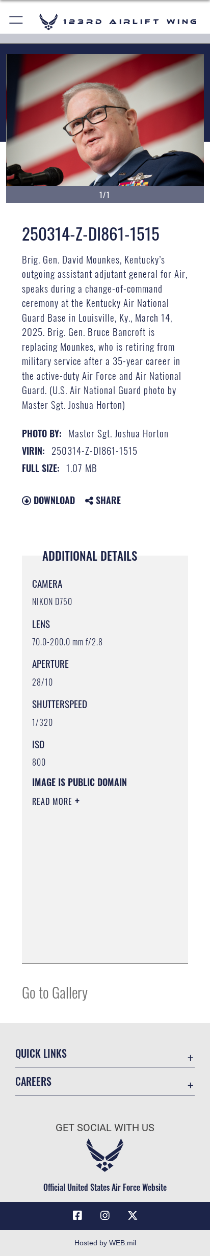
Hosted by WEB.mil (105, 1243)
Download (53, 500)
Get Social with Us (105, 1128)
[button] (16, 21)
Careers (33, 1081)
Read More (53, 801)
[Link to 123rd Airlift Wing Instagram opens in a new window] (105, 1215)
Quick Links (41, 1053)
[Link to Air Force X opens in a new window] (132, 1215)
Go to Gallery (55, 992)
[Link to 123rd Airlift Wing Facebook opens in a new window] (77, 1215)
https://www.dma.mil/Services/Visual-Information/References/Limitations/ (94, 944)
